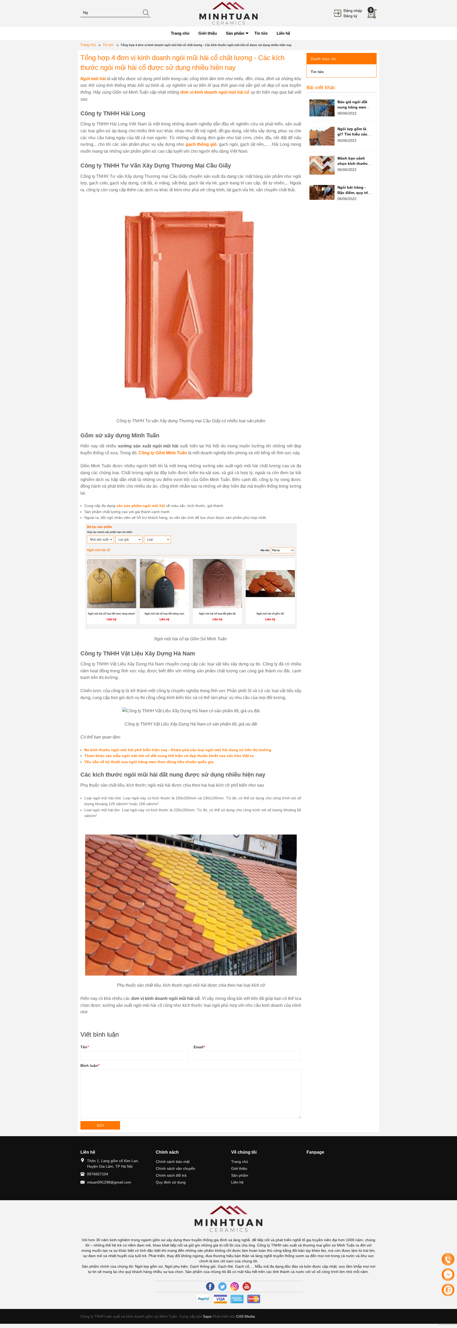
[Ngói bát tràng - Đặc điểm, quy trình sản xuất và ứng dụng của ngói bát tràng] (322, 192)
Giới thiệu (239, 1168)
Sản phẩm (239, 1175)
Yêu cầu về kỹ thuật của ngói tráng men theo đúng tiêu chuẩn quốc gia (148, 762)
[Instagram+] (234, 1286)
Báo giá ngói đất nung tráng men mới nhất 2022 (352, 107)
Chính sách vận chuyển (175, 1168)
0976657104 (97, 1174)
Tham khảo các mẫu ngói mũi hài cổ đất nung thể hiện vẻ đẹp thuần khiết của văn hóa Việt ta (169, 756)
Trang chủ (239, 1161)
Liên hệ (237, 1182)
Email (199, 1047)
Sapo (207, 1316)
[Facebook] (210, 1286)
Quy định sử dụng (171, 1182)
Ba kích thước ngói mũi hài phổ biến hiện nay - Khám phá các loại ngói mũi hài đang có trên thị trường (177, 750)
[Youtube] (247, 1286)
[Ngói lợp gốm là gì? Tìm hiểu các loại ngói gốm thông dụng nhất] (322, 136)
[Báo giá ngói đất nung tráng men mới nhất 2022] (322, 107)
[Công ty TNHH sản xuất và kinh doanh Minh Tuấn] (228, 13)
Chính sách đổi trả (171, 1175)
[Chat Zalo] (448, 1290)
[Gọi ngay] (448, 1259)
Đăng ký (350, 16)
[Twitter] (222, 1286)
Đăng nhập (353, 10)
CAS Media (245, 1316)
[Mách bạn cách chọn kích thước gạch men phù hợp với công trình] (322, 165)
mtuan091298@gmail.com (109, 1182)
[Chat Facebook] (448, 1274)
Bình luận (89, 1065)
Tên (84, 1047)
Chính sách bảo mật (173, 1161)
